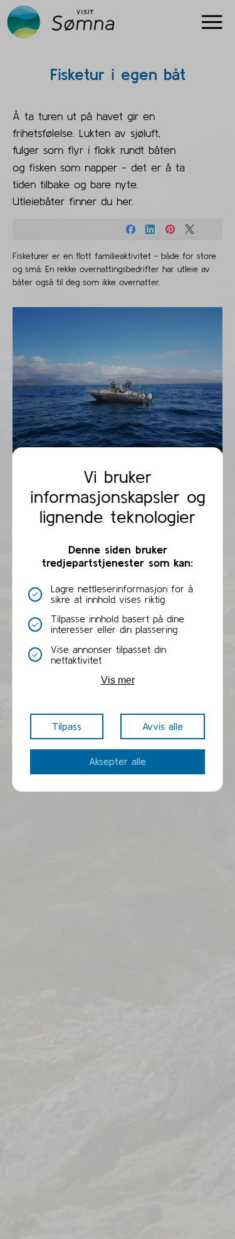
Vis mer (118, 680)
